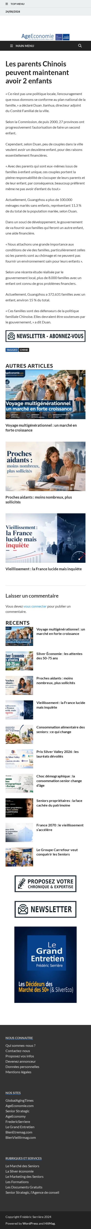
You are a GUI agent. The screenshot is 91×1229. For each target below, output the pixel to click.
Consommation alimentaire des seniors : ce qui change (60, 729)
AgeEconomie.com (20, 1105)
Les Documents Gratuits (24, 1187)
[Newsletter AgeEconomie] (45, 340)
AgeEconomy (16, 1116)
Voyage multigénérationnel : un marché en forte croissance (60, 631)
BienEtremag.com (19, 1132)
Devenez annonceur (21, 1061)
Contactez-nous (18, 1051)
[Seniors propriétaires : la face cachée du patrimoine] (19, 801)
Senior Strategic (17, 1111)
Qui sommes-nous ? (20, 1045)
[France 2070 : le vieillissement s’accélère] (19, 825)
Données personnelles (22, 1066)
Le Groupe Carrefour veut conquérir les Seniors (57, 852)
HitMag (49, 1223)
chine (24, 349)
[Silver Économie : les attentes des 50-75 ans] (19, 654)
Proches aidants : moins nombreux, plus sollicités (55, 680)
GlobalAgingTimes (20, 1100)
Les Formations (17, 1182)
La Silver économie (20, 1171)
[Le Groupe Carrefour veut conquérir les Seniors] (19, 850)
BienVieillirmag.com (21, 1137)
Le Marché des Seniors (22, 1166)
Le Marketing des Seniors (25, 1176)
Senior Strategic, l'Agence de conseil (32, 1192)
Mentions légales (18, 1072)
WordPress (30, 1223)
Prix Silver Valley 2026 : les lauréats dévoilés (57, 753)
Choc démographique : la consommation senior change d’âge (59, 780)
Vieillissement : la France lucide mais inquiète (44, 569)
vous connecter (35, 606)
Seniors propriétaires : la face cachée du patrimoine (59, 802)
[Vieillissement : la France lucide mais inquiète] (45, 539)
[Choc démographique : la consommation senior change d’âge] (19, 776)
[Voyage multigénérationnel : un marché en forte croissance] (45, 396)
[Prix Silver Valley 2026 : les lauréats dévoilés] (19, 752)
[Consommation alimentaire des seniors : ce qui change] (19, 727)
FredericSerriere (18, 1121)
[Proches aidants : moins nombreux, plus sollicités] (45, 467)
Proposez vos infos (20, 1056)
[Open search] (80, 46)
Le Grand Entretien (20, 1127)
